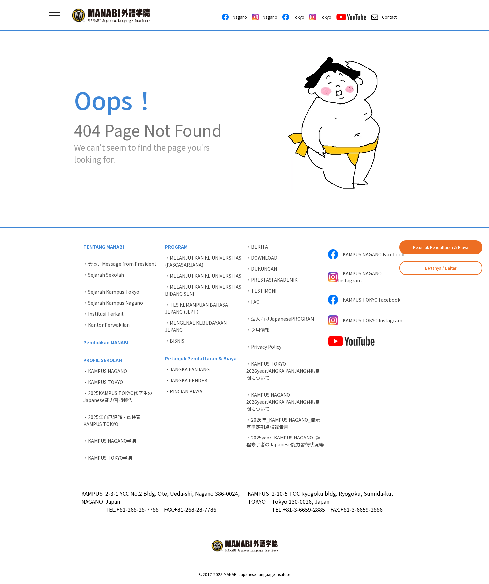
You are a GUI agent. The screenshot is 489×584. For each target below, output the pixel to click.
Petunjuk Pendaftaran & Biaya (440, 247)
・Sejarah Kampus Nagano (113, 302)
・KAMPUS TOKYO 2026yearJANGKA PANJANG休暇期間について (283, 370)
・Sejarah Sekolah (103, 274)
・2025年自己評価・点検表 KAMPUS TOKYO (114, 420)
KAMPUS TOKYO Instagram (370, 320)
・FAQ (253, 301)
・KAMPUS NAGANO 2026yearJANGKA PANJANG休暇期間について (283, 401)
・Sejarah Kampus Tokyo (111, 291)
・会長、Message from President (119, 263)
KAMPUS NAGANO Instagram (360, 277)
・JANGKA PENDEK (186, 380)
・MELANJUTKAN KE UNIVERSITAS (203, 275)
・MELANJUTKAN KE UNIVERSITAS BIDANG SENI (203, 290)
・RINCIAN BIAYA (183, 391)
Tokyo (296, 17)
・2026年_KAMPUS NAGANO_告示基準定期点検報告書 (283, 423)
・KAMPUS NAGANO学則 (109, 441)
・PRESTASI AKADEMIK (271, 279)
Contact (387, 17)
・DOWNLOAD (261, 257)
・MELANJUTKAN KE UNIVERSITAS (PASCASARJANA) (203, 261)
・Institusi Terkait (103, 313)
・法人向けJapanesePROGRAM (280, 318)
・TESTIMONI (261, 290)
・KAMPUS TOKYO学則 (107, 457)
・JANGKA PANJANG (187, 369)
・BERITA (257, 246)
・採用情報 (258, 329)
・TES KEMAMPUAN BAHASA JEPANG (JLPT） (196, 308)
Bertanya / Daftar (440, 268)
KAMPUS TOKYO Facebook (369, 299)
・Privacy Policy (263, 346)
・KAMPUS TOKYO (103, 382)
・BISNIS (174, 340)
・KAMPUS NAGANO (105, 371)
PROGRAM (176, 246)
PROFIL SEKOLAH (102, 360)
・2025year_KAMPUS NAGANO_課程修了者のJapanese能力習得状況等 (285, 441)
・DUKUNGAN (261, 268)
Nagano (238, 17)
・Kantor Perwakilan (106, 324)
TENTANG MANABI (103, 246)
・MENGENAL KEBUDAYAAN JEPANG (196, 326)
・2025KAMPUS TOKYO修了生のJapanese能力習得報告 (117, 396)
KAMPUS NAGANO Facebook (371, 254)
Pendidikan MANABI (105, 342)
